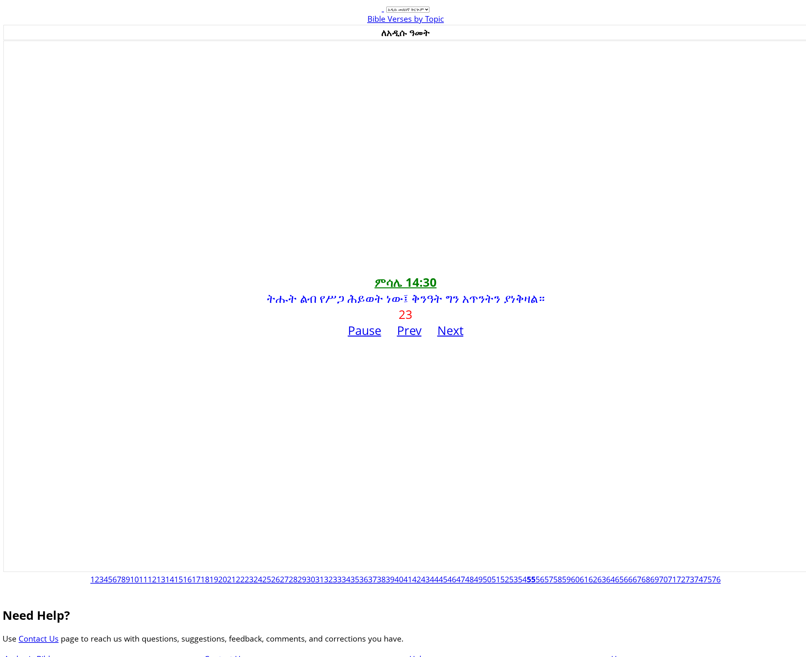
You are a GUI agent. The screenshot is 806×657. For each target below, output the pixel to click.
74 (698, 579)
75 (707, 579)
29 (302, 579)
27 (284, 579)
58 (557, 579)
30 (310, 579)
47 (460, 579)
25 (266, 579)
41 (407, 579)
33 (337, 579)
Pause (364, 330)
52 (504, 579)
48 (469, 579)
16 (187, 579)
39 (390, 579)
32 (328, 579)
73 (689, 579)
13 (160, 579)
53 (513, 579)
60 (575, 579)
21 (231, 579)
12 (152, 579)
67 (637, 579)
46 (451, 579)
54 (522, 579)
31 (319, 579)
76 (716, 579)
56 (540, 579)
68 (645, 579)
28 (293, 579)
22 (240, 579)
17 (196, 579)
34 (346, 579)
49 (478, 579)
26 (275, 579)
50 (487, 579)
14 (169, 579)
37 (372, 579)
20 (222, 579)
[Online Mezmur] (383, 8)
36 (363, 579)
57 (548, 579)
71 (672, 579)
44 (434, 579)
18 (205, 579)
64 (610, 579)
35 (354, 579)
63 (601, 579)
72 (681, 579)
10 (134, 579)
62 (592, 579)
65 (619, 579)
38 (381, 579)
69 (654, 579)
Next (450, 330)
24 (257, 579)
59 (566, 579)
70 (663, 579)
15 (178, 579)
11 (143, 579)
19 (213, 579)
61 (584, 579)
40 (398, 579)
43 (425, 579)
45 (443, 579)
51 (495, 579)
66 (628, 579)
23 (249, 579)
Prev (409, 330)
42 (416, 579)
